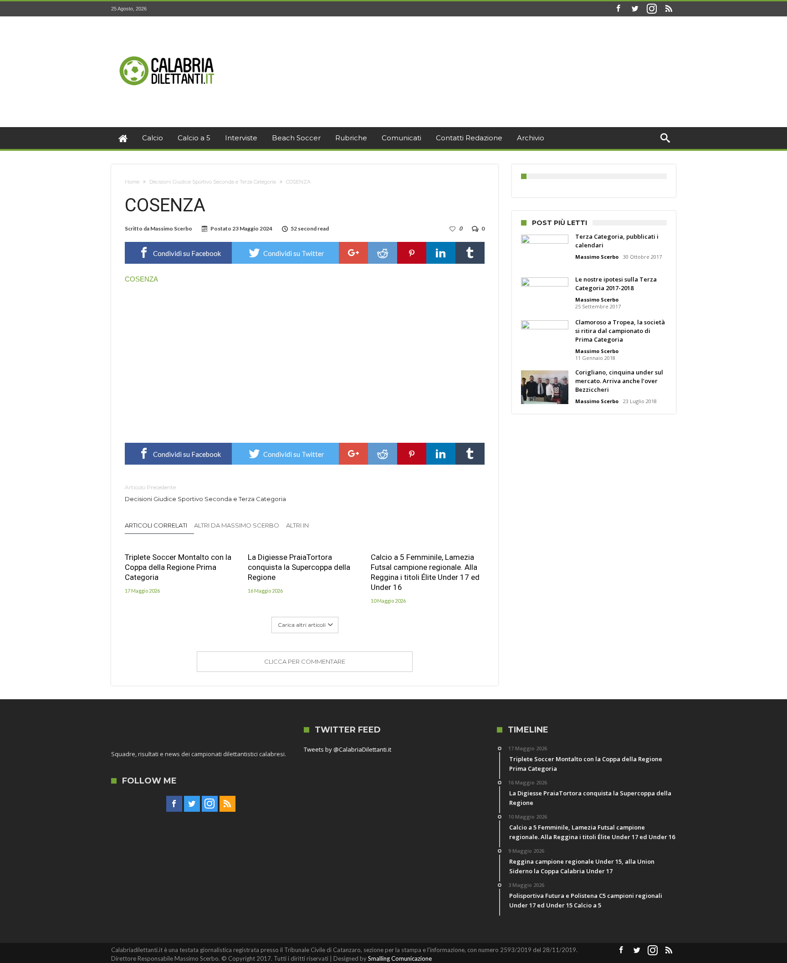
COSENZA (141, 279)
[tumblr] (470, 253)
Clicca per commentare (304, 661)
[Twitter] (635, 8)
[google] (353, 253)
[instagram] (651, 8)
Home (132, 182)
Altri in (298, 525)
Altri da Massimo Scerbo (236, 525)
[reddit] (382, 253)
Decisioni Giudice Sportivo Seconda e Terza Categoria (212, 182)
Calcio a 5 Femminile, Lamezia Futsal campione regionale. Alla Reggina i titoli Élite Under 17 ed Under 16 (425, 572)
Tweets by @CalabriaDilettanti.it (347, 749)
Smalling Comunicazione (400, 958)
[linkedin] (440, 253)
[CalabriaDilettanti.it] (168, 29)
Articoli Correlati (156, 525)
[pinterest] (411, 253)
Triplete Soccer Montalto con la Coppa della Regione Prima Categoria (178, 567)
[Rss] (668, 8)
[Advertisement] (305, 361)
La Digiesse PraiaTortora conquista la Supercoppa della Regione (299, 567)
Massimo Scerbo (171, 228)
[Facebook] (618, 8)
